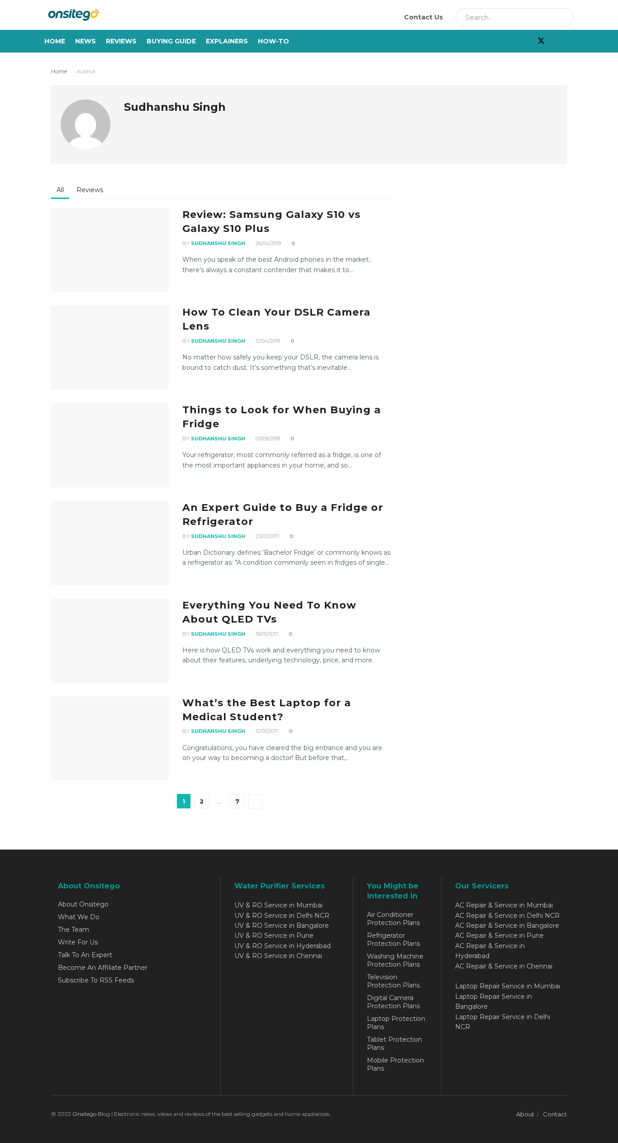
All (60, 190)
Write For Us (78, 942)
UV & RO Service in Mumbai (278, 905)
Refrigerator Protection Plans (393, 939)
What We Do (79, 917)
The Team (73, 930)
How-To (273, 41)
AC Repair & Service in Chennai (503, 966)
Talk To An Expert (85, 955)
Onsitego (84, 1113)
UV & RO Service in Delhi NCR (281, 916)
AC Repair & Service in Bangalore (507, 925)
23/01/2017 (266, 536)
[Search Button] (564, 17)
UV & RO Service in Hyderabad (282, 946)
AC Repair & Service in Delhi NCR (507, 916)
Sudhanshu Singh (218, 243)
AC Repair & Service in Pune (499, 935)
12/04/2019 (267, 341)
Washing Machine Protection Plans (395, 960)
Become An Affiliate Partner (102, 968)
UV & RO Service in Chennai (278, 956)
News (85, 41)
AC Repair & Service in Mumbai (504, 905)
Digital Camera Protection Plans (393, 1002)
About (525, 1114)
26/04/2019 (267, 243)
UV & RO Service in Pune (274, 935)
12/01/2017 (266, 731)
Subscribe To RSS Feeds (96, 980)
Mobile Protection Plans (395, 1064)
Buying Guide (171, 41)
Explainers (227, 41)
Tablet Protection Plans (394, 1043)
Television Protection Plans (393, 981)
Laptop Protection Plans (396, 1023)
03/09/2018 (267, 438)
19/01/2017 (266, 634)
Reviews (121, 41)
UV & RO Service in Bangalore (281, 925)
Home (54, 41)
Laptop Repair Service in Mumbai (507, 986)
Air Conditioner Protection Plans (393, 919)
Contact (555, 1114)
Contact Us (423, 17)
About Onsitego (83, 904)
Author (85, 71)
